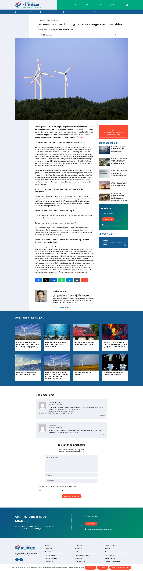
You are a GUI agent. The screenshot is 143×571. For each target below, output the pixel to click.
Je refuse (103, 567)
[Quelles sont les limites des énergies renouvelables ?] (115, 362)
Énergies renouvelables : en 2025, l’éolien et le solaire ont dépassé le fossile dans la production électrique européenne (56, 375)
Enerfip (80, 137)
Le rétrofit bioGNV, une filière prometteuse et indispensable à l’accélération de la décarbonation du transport (119, 197)
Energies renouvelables (50, 20)
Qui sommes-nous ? (80, 5)
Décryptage (48, 548)
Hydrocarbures (79, 545)
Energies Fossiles (56, 12)
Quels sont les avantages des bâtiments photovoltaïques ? (26, 373)
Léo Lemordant (48, 35)
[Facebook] (122, 5)
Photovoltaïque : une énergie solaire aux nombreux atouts (84, 343)
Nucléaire (77, 552)
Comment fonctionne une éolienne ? (83, 373)
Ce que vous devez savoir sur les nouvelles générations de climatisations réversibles (119, 172)
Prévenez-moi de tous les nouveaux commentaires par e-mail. (58, 486)
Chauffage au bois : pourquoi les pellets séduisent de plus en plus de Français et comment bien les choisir (115, 345)
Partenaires (90, 5)
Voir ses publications (62, 307)
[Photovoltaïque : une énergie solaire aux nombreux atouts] (86, 332)
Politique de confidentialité (113, 561)
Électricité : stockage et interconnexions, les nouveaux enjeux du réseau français (118, 149)
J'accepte (90, 567)
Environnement (80, 12)
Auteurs (107, 548)
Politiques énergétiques (32, 12)
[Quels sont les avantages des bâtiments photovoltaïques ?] (28, 362)
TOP (72, 29)
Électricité (45, 12)
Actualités (48, 545)
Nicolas (51, 425)
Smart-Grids (68, 12)
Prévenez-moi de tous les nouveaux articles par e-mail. (55, 491)
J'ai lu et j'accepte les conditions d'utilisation (112, 225)
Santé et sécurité (93, 12)
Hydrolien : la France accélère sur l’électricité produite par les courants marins (56, 344)
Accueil (19, 12)
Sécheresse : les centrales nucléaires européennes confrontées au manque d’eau (119, 184)
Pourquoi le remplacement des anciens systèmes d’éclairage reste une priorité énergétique (119, 161)
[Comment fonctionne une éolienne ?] (86, 362)
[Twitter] (126, 5)
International (105, 12)
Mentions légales (110, 558)
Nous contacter (99, 5)
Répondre (102, 415)
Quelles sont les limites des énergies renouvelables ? (113, 373)
